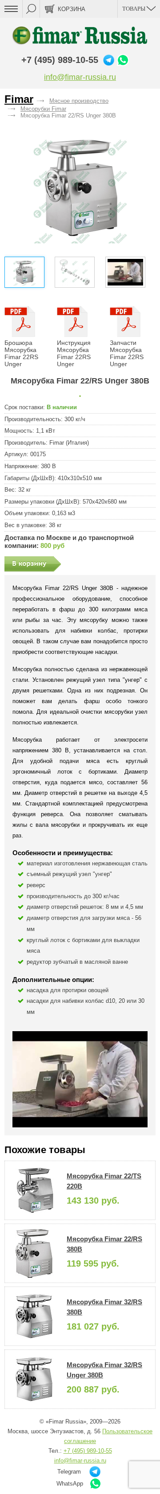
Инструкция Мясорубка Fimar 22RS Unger (74, 353)
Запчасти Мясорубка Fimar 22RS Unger (127, 353)
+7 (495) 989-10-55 (59, 60)
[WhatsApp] (123, 60)
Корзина (71, 9)
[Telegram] (109, 60)
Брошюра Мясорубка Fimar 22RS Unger (21, 353)
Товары (134, 8)
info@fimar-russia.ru (80, 77)
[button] (80, 187)
